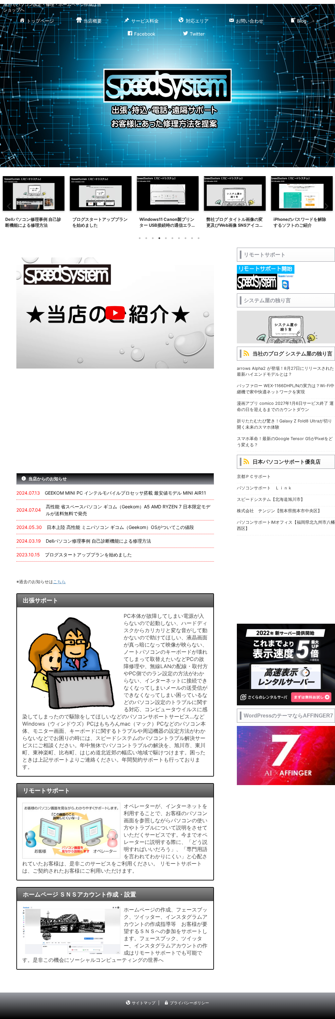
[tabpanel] (33, 203)
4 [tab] (159, 238)
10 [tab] (198, 238)
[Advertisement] (115, 421)
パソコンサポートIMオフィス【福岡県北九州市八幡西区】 (286, 525)
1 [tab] (139, 238)
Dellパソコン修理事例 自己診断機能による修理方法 (33, 222)
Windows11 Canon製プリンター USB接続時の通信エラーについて (167, 222)
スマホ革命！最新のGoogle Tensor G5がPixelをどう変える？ (285, 441)
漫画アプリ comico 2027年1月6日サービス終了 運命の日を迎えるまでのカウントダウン (285, 406)
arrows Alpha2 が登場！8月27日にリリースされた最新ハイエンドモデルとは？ (285, 371)
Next (326, 206)
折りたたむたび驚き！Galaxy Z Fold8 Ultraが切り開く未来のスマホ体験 (284, 424)
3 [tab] (153, 238)
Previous (9, 206)
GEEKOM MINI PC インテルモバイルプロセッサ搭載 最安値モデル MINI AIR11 (125, 493)
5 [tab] (166, 238)
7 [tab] (179, 238)
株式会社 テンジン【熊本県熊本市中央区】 (279, 510)
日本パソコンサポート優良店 (287, 461)
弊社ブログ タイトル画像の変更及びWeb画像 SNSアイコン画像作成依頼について (234, 222)
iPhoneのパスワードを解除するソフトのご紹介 (299, 222)
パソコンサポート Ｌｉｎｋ (264, 487)
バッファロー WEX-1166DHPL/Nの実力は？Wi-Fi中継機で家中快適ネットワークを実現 (285, 388)
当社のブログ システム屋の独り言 (292, 353)
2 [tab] (146, 238)
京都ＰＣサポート (254, 476)
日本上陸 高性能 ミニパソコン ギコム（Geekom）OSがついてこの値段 (120, 527)
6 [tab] (172, 238)
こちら (59, 581)
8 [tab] (185, 238)
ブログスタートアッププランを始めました (100, 222)
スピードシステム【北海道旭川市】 (271, 499)
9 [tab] (192, 238)
